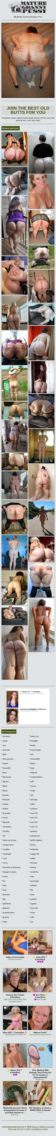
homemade (35, 750)
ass (3, 745)
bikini (4, 786)
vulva (32, 912)
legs (31, 768)
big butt (5, 822)
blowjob (5, 799)
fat (3, 881)
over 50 (33, 817)
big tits (5, 781)
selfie (32, 858)
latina (32, 763)
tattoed (33, 885)
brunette (5, 813)
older (32, 804)
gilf (3, 899)
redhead (33, 849)
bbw (3, 754)
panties (33, 831)
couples (5, 849)
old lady (33, 799)
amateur (5, 736)
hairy (4, 921)
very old (33, 908)
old (31, 795)
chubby (5, 831)
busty (4, 817)
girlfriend (6, 903)
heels (32, 745)
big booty (6, 777)
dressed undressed (10, 867)
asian (4, 741)
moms (32, 786)
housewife (34, 759)
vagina (32, 903)
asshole (5, 750)
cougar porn (7, 845)
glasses (5, 908)
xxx (31, 921)
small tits (33, 872)
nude (32, 790)
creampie (6, 854)
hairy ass (34, 736)
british (4, 808)
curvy (4, 863)
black (4, 790)
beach (4, 763)
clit (3, 836)
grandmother (8, 912)
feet (3, 885)
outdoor (33, 808)
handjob (33, 741)
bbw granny (7, 759)
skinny (32, 867)
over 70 (33, 827)
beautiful (5, 768)
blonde (5, 795)
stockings (34, 881)
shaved (33, 863)
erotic (4, 876)
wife (31, 917)
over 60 (33, 822)
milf (31, 781)
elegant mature (9, 872)
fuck (3, 890)
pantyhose (34, 836)
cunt (4, 858)
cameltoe (6, 827)
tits (31, 890)
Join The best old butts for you (28, 110)
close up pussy (8, 840)
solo (31, 876)
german (5, 894)
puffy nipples (35, 840)
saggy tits (34, 854)
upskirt (32, 899)
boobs (4, 804)
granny (5, 917)
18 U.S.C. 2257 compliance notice (32, 1129)
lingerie (33, 772)
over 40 (33, 813)
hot (31, 754)
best (4, 772)
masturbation (35, 777)
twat (31, 894)
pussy (32, 845)
